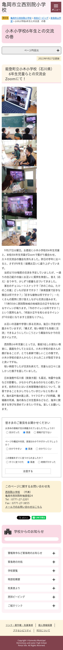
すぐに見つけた (16, 462)
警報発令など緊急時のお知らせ (25, 553)
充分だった (14, 432)
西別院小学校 (12, 492)
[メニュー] (56, 7)
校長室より (14, 588)
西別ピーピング (41, 18)
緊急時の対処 (15, 562)
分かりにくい (45, 449)
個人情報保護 (45, 625)
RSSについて (43, 630)
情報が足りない (44, 432)
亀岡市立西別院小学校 (20, 18)
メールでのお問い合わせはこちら (23, 507)
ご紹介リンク (15, 605)
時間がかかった (48, 462)
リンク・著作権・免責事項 (19, 625)
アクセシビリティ (22, 630)
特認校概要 (14, 579)
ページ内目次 (31, 50)
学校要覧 (13, 570)
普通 (28, 432)
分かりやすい (15, 449)
